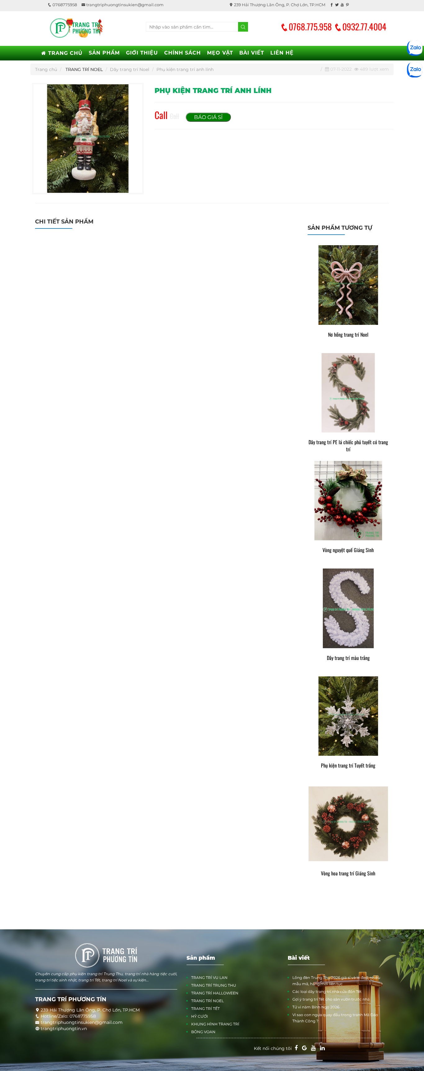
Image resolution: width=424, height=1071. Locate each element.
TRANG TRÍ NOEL (84, 69)
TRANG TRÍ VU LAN (209, 977)
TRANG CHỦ (64, 53)
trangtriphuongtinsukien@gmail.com (124, 4)
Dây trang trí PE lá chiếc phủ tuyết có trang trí (348, 446)
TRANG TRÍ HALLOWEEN (214, 993)
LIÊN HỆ (282, 53)
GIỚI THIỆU (142, 53)
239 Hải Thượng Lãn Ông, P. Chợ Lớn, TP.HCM (279, 4)
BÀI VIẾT (251, 53)
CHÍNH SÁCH (182, 53)
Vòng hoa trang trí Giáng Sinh (348, 873)
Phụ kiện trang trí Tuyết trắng (348, 765)
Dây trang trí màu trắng (348, 658)
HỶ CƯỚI (199, 1016)
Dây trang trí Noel (129, 69)
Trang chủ (46, 69)
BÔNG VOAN (203, 1031)
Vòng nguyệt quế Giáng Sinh (348, 550)
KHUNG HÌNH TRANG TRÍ (215, 1024)
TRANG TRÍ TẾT (205, 1008)
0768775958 (64, 4)
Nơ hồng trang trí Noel (348, 334)
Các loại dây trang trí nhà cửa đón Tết (327, 991)
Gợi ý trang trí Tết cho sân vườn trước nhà (331, 999)
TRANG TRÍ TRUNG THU (213, 985)
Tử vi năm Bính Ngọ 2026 (315, 1007)
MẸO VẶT (220, 53)
